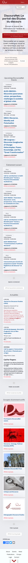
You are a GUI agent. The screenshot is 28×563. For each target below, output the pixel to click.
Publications (10, 554)
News (20, 552)
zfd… (13, 320)
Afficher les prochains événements (14, 288)
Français (19, 7)
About (8, 552)
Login (10, 557)
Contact (16, 557)
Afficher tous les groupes (14, 534)
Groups (19, 554)
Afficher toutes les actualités (14, 393)
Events (14, 552)
